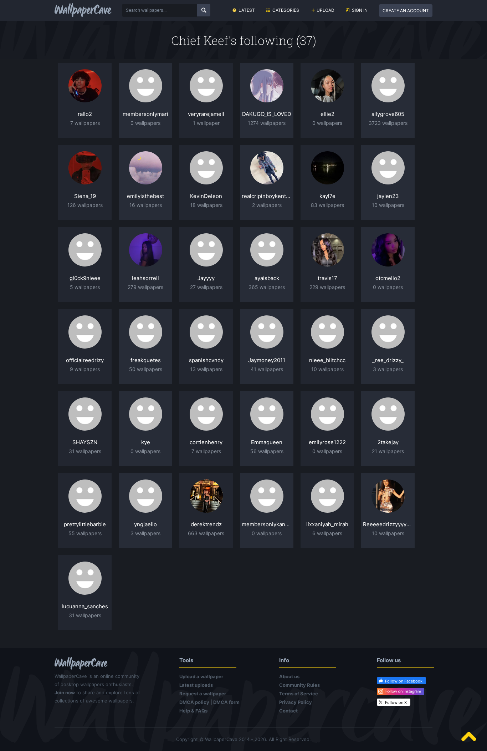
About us (289, 676)
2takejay (388, 442)
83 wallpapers (327, 205)
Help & (193, 711)
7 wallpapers (85, 123)
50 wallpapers (145, 369)
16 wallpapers (145, 205)
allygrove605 (387, 114)
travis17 (327, 278)
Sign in (360, 10)
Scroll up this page (468, 736)
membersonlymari (145, 114)
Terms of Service (298, 693)
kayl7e (327, 196)
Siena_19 (85, 196)
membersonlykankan (267, 524)
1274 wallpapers (267, 123)
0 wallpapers (145, 123)
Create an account (406, 10)
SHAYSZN (84, 442)
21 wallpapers (388, 451)
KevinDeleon (206, 196)
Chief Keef (200, 40)
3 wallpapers (388, 369)
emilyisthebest (145, 196)
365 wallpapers (266, 287)
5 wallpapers (85, 287)
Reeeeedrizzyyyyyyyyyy (388, 524)
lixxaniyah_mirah (327, 524)
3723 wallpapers (388, 123)
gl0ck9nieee (85, 278)
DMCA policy (194, 702)
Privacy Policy (295, 702)
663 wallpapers (206, 533)
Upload (325, 10)
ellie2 (327, 114)
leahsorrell (145, 278)
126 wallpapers (85, 205)
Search (203, 10)
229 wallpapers (327, 287)
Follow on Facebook (403, 681)
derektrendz (206, 524)
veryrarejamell (206, 114)
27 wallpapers (206, 287)
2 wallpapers (267, 205)
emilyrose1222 (327, 442)
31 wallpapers (85, 451)
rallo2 (85, 114)
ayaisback (267, 278)
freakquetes (145, 360)
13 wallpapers (206, 369)
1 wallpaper (206, 123)
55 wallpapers (85, 533)
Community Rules (299, 685)
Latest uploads (196, 685)
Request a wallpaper (202, 693)
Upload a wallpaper (201, 676)
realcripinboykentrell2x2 (267, 196)
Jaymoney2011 (266, 360)
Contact (288, 711)
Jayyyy (206, 278)
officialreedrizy (85, 360)
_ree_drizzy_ (388, 360)
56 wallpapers (266, 451)
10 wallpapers (388, 205)
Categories (285, 10)
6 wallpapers (327, 533)
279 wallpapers (145, 287)
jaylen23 (388, 196)
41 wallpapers (267, 369)
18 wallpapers (206, 205)
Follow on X (396, 702)
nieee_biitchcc (327, 360)
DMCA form (226, 702)
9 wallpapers (85, 369)
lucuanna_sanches (85, 606)
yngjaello (145, 524)
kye (145, 442)
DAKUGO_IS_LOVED (266, 114)
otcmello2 (387, 278)
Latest (247, 10)
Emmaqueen (266, 442)
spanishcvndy (206, 360)
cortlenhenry (206, 442)
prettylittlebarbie (85, 524)
